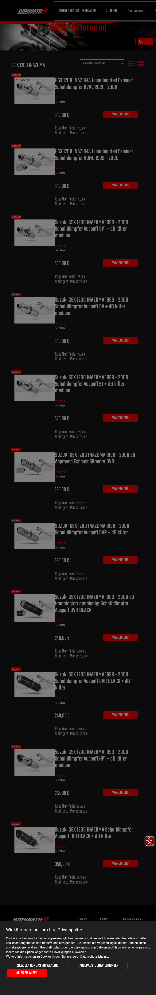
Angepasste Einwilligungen (99, 965)
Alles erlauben (26, 973)
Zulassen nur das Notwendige (37, 965)
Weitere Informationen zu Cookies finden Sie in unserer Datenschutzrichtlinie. (57, 956)
